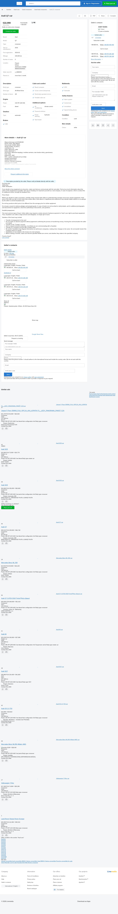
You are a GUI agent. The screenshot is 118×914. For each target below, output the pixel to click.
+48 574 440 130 (23, 295)
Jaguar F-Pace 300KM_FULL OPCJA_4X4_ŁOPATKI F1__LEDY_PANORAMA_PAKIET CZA (32, 411)
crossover (18, 44)
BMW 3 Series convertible (29, 861)
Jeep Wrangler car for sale (9, 862)
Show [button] (16, 267)
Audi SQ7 (4, 671)
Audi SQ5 (4, 449)
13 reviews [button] (11, 257)
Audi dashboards (108, 395)
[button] (79, 15)
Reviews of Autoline (33, 885)
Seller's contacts (6, 882)
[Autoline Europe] (7, 3)
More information (96, 59)
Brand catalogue (32, 888)
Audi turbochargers (102, 393)
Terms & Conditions (33, 876)
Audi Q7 (4, 527)
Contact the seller (11, 31)
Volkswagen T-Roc (7, 783)
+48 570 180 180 (23, 278)
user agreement (39, 377)
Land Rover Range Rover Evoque (12, 819)
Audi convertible (17, 861)
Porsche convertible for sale (64, 861)
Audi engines (93, 393)
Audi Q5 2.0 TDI (6, 708)
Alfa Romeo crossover (31, 862)
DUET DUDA (7, 250)
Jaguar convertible (6, 861)
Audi (16, 37)
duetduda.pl (7, 273)
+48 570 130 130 (23, 287)
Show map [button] (35, 320)
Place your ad (8, 507)
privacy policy (27, 377)
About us (4, 876)
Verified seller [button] (11, 251)
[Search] (27, 3)
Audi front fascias (97, 395)
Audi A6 (3, 634)
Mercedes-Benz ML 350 (9, 563)
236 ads (11, 253)
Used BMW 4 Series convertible (46, 861)
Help (2, 879)
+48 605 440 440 (23, 267)
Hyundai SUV (21, 862)
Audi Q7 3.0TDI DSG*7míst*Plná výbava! (15, 598)
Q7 (16, 40)
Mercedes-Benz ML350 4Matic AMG (13, 744)
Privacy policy (31, 879)
